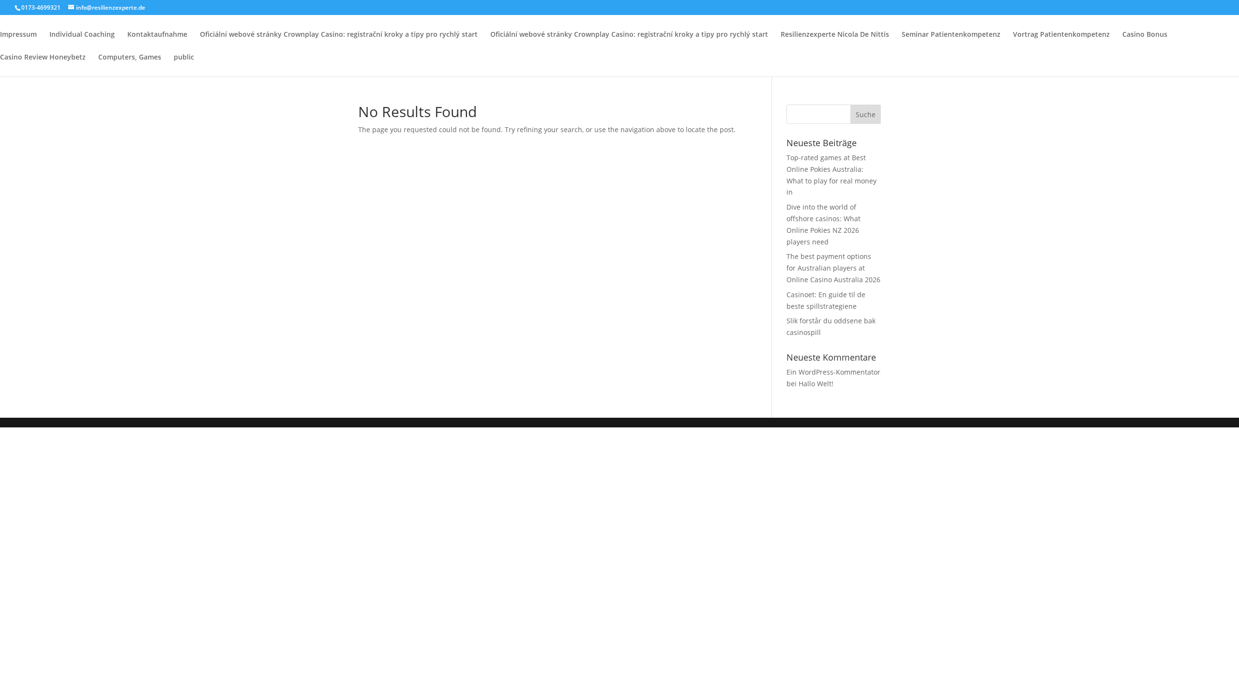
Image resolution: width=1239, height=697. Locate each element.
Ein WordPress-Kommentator (833, 372)
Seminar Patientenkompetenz (951, 35)
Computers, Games (129, 57)
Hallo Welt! (816, 383)
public (184, 57)
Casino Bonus (1144, 35)
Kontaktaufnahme (157, 35)
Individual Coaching (82, 35)
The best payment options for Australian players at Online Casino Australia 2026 (833, 268)
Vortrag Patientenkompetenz (1061, 35)
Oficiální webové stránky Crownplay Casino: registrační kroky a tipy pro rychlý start (339, 35)
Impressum (18, 35)
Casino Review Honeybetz (43, 57)
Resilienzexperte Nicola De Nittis (835, 35)
